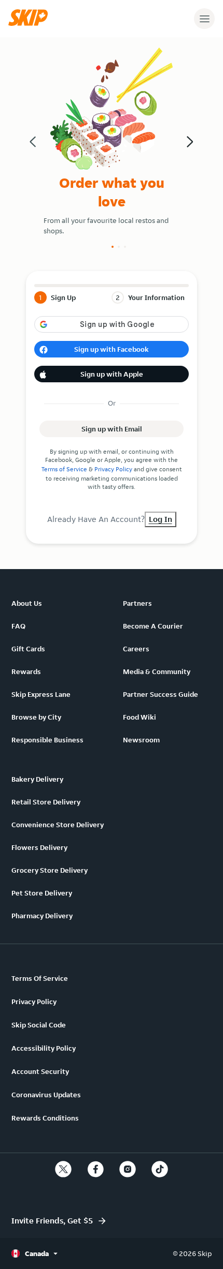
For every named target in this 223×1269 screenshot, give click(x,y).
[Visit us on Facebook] (95, 1169)
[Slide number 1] (113, 247)
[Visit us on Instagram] (127, 1169)
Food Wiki (139, 717)
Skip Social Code (38, 1024)
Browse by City (36, 717)
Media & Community (156, 671)
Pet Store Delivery (41, 893)
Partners (137, 603)
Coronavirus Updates (46, 1094)
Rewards (26, 671)
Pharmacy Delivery (42, 915)
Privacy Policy (113, 469)
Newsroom (141, 739)
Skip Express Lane (41, 694)
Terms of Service (64, 469)
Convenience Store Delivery (57, 824)
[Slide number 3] (125, 247)
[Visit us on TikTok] (160, 1169)
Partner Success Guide (160, 694)
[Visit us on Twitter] (63, 1169)
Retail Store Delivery (45, 802)
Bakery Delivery (37, 779)
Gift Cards (28, 648)
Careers (136, 648)
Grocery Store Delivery (49, 870)
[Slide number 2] (119, 247)
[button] (30, 23)
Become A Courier (153, 626)
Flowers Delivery (39, 847)
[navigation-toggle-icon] (204, 18)
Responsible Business (47, 739)
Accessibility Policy (43, 1048)
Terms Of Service (39, 978)
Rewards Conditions (45, 1118)
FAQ (18, 626)
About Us (26, 603)
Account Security (40, 1071)
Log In (160, 519)
